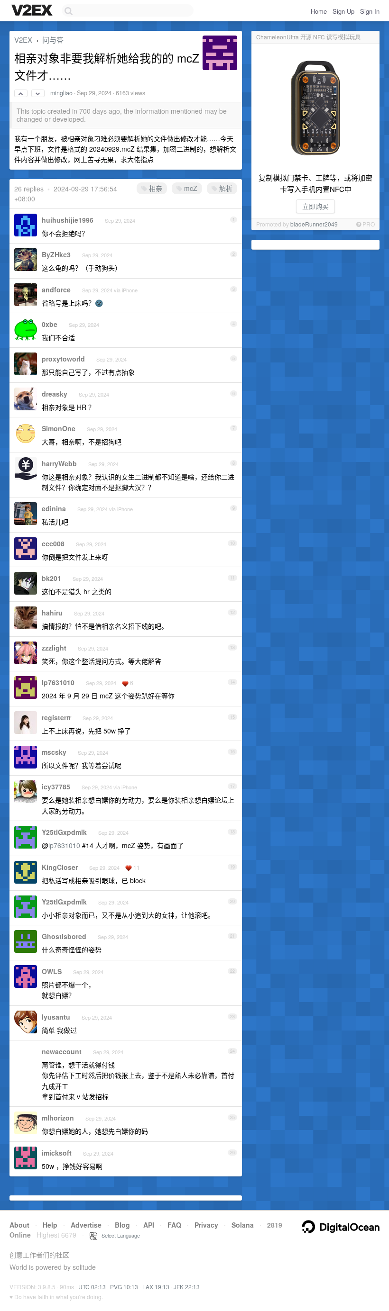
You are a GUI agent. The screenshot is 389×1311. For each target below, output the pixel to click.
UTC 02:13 (92, 1287)
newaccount (62, 1051)
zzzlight (54, 647)
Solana (243, 1225)
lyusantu (56, 1017)
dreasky (54, 393)
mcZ (189, 188)
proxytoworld (63, 358)
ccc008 (53, 543)
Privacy (206, 1225)
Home (319, 11)
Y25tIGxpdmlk (64, 832)
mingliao (61, 93)
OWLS (52, 971)
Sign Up (343, 11)
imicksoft (57, 1152)
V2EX (23, 40)
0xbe (49, 324)
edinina (54, 508)
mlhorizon (58, 1117)
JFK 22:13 (187, 1287)
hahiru (52, 612)
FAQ (174, 1225)
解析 (224, 188)
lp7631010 (58, 682)
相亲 (154, 188)
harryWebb (59, 463)
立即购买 (315, 206)
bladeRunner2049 (314, 224)
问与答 (53, 40)
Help (50, 1225)
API (148, 1225)
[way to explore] (33, 11)
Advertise (86, 1225)
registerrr (56, 717)
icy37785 (56, 786)
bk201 (51, 578)
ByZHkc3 (56, 254)
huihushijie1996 (67, 220)
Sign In (370, 11)
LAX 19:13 (155, 1287)
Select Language (118, 1235)
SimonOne (58, 428)
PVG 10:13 (124, 1287)
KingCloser (60, 867)
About (19, 1225)
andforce (56, 289)
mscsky (54, 752)
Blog (122, 1225)
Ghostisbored (64, 936)
